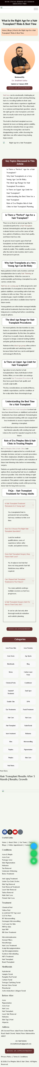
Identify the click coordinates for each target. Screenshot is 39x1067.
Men (10, 742)
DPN (28, 702)
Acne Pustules (28, 648)
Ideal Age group (20, 345)
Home (4, 842)
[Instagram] (9, 832)
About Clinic (12, 842)
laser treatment (11, 734)
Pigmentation (28, 750)
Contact (28, 845)
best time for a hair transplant (16, 409)
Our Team (23, 842)
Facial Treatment (28, 710)
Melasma (28, 734)
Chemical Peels (11, 683)
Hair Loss (28, 718)
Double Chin (11, 702)
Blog (28, 664)
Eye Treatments (11, 710)
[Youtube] (15, 832)
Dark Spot (28, 691)
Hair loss (6, 95)
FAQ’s (31, 842)
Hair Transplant (10, 726)
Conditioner (28, 683)
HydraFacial (28, 726)
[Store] (20, 832)
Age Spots (28, 656)
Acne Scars (10, 656)
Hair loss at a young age (10, 286)
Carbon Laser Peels (28, 673)
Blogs (10, 30)
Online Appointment (15, 845)
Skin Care (28, 758)
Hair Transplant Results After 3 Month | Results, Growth (17, 778)
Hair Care (11, 718)
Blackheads (10, 664)
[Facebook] (4, 832)
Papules (10, 750)
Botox (11, 672)
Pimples (10, 758)
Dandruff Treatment (11, 692)
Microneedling (28, 742)
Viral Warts (10, 766)
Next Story (4, 771)
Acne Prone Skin (11, 648)
